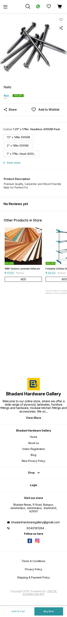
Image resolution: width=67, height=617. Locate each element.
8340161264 (35, 528)
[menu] (5, 7)
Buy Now (49, 611)
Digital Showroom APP (40, 593)
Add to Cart (18, 611)
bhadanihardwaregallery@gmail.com (35, 522)
